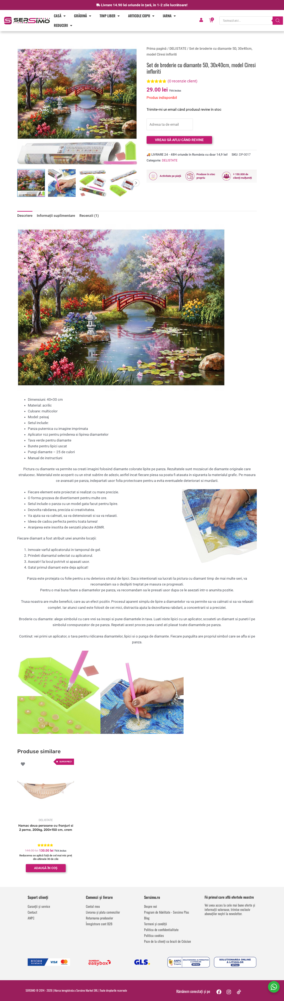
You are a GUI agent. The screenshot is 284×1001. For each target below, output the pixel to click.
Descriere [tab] (24, 215)
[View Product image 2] (62, 183)
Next (136, 183)
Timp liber (107, 15)
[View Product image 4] (123, 183)
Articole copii (139, 15)
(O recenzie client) (182, 81)
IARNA (167, 15)
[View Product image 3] (92, 183)
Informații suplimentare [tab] (56, 215)
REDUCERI (61, 25)
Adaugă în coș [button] (45, 868)
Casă (57, 15)
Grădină (80, 15)
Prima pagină (157, 49)
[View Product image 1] (31, 183)
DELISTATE (177, 49)
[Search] (278, 20)
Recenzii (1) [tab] (89, 215)
